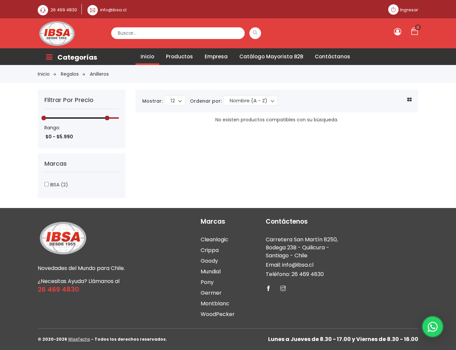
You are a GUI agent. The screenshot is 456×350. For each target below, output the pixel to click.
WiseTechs (79, 339)
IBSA (58, 184)
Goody (209, 261)
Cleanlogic (214, 239)
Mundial (211, 271)
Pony (207, 282)
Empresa (216, 56)
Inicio (147, 56)
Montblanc (215, 303)
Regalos (70, 74)
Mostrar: (152, 101)
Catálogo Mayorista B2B (271, 56)
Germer (211, 293)
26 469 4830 (63, 10)
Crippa (210, 250)
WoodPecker (218, 314)
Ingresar (409, 10)
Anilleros (99, 74)
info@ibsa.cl (113, 10)
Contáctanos (332, 56)
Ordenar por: (206, 101)
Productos (179, 56)
